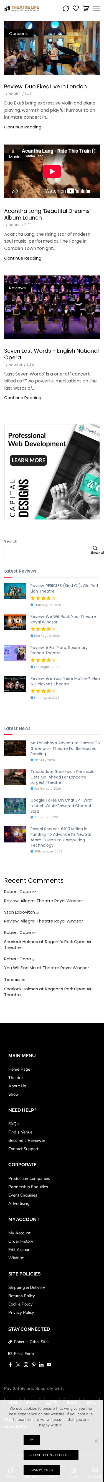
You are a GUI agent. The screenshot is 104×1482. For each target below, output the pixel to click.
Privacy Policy (41, 1470)
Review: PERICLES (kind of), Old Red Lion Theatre (64, 588)
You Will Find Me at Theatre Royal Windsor (46, 968)
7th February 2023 (46, 817)
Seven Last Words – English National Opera (51, 354)
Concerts (19, 33)
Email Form (24, 1353)
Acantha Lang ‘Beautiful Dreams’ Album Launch (47, 214)
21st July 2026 (44, 760)
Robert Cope (17, 891)
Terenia (12, 979)
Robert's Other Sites (31, 1341)
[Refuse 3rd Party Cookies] (96, 1441)
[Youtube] (49, 1364)
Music (15, 157)
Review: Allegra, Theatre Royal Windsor (43, 901)
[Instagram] (26, 1364)
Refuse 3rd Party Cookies (50, 1455)
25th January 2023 (47, 851)
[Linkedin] (41, 1364)
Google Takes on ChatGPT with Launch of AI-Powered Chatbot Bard (61, 805)
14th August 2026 (46, 698)
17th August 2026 (46, 667)
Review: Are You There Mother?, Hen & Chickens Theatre (65, 681)
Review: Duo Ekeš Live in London (45, 86)
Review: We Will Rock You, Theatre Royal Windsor (63, 619)
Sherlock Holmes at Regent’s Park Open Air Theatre (48, 944)
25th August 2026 (47, 605)
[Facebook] (10, 1364)
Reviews (17, 288)
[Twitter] (18, 1364)
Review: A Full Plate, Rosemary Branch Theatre (59, 650)
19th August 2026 (46, 636)
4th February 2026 (47, 789)
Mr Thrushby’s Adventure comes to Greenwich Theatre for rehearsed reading (65, 748)
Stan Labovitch (19, 912)
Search (10, 541)
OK (31, 1440)
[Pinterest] (34, 1364)
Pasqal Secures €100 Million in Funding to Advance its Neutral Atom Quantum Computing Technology (61, 837)
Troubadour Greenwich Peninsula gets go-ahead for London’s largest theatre (63, 777)
